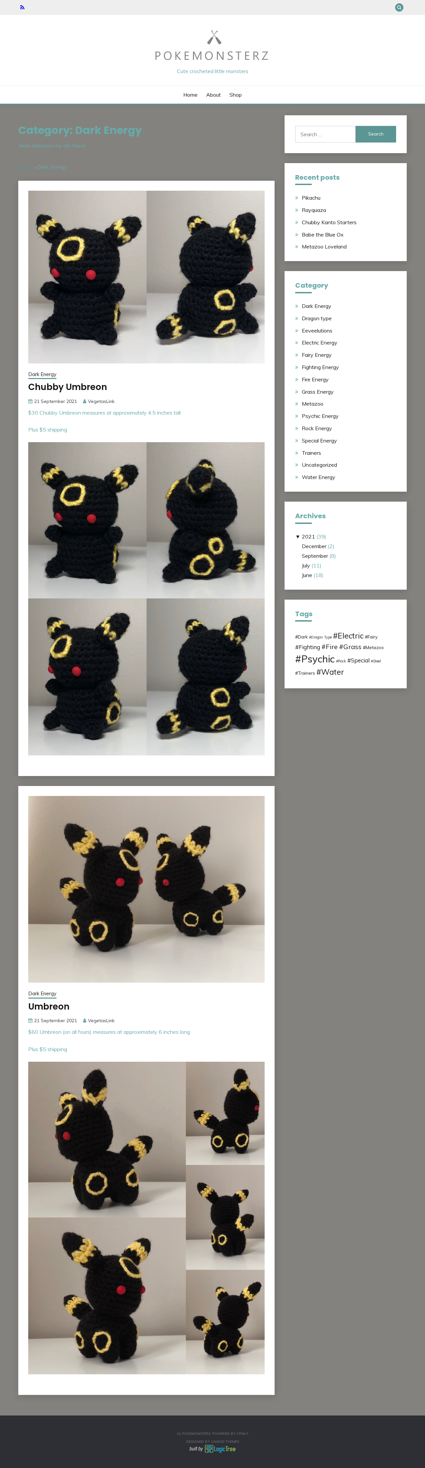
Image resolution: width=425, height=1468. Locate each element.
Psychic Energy (320, 416)
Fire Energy (315, 379)
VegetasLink (101, 401)
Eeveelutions (317, 330)
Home (190, 94)
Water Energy (318, 477)
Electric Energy (319, 342)
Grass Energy (318, 391)
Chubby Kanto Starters (329, 222)
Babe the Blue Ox (323, 234)
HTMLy (242, 1433)
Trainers (311, 452)
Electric (351, 635)
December (314, 546)
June (307, 575)
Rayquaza (314, 210)
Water (332, 672)
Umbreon (48, 1007)
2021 (308, 536)
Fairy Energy (317, 354)
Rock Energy (317, 428)
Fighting (309, 646)
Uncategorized (319, 464)
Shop (235, 94)
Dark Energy (42, 374)
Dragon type (317, 318)
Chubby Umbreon (67, 387)
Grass (352, 646)
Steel (377, 661)
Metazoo (312, 403)
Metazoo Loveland (324, 246)
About (213, 94)
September (315, 555)
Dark (303, 636)
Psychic (318, 659)
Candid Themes (225, 1441)
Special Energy (319, 440)
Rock (342, 661)
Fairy (373, 636)
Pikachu (311, 197)
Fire (332, 646)
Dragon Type (321, 637)
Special (360, 660)
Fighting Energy (320, 367)
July (306, 565)
